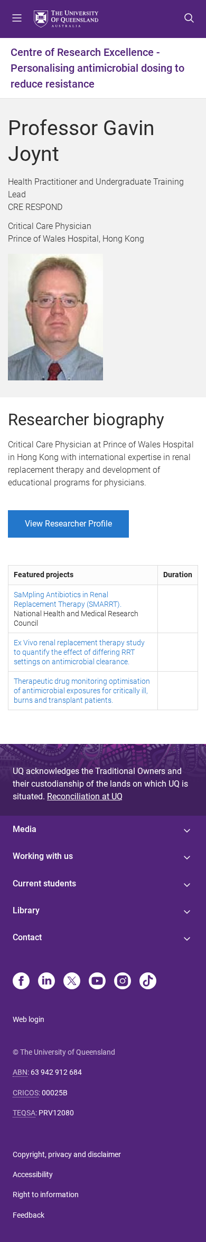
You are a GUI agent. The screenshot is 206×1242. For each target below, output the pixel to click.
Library (26, 910)
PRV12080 (56, 1113)
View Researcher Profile (68, 524)
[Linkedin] (46, 982)
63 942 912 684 (56, 1072)
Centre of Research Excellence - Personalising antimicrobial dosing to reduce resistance (97, 68)
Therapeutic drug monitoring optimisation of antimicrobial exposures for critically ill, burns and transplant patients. (82, 690)
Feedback (28, 1215)
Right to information (46, 1194)
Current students (44, 883)
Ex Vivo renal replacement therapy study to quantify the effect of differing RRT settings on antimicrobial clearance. (79, 652)
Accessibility (33, 1174)
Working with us (43, 856)
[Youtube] (97, 982)
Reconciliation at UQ (85, 796)
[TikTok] (147, 982)
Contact (27, 937)
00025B (55, 1092)
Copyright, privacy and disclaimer (67, 1154)
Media (24, 829)
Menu (17, 19)
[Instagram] (122, 982)
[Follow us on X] (71, 982)
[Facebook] (21, 982)
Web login (28, 1019)
